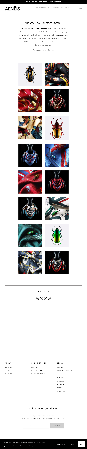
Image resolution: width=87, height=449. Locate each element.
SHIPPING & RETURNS (38, 373)
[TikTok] (49, 298)
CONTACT (34, 367)
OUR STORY (9, 367)
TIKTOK (59, 388)
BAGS (67, 8)
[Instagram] (37, 298)
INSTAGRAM (61, 382)
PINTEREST (60, 385)
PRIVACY (60, 367)
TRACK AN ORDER (37, 370)
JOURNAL (8, 370)
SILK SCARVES (33, 8)
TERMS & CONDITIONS (65, 370)
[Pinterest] (45, 298)
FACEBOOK (61, 391)
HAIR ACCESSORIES (57, 8)
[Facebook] (41, 298)
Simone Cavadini (48, 50)
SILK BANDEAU (44, 8)
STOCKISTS (8, 373)
